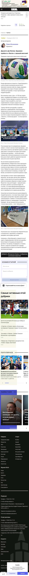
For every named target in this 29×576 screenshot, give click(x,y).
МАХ (2, 554)
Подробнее (12, 573)
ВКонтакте (3, 542)
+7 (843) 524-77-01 (10, 520)
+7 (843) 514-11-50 (10, 499)
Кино (2, 477)
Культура (3, 454)
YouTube (3, 544)
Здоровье (3, 475)
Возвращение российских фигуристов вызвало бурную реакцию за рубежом (9, 373)
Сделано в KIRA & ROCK (6, 568)
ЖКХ (2, 444)
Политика (3, 447)
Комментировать (14, 280)
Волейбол (17, 444)
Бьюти (2, 473)
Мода (2, 470)
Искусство (3, 480)
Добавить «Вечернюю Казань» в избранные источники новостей (14, 255)
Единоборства (18, 456)
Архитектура (4, 485)
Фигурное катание (19, 451)
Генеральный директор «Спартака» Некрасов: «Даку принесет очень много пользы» (12, 14)
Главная (3, 32)
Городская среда (5, 439)
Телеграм (3, 546)
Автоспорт (18, 449)
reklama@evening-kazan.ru (10, 522)
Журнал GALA (5, 467)
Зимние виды (18, 454)
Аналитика (3, 464)
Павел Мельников (12, 44)
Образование (4, 459)
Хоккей (17, 442)
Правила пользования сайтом (8, 511)
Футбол (8, 32)
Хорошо (23, 573)
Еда (2, 482)
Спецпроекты (4, 487)
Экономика (3, 449)
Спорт (17, 437)
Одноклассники (5, 551)
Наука (2, 456)
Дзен (2, 549)
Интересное (18, 459)
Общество (3, 442)
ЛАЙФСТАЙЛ (6, 392)
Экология (3, 461)
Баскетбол (18, 447)
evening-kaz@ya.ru (9, 501)
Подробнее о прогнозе (6, 25)
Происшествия (4, 451)
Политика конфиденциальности (9, 513)
